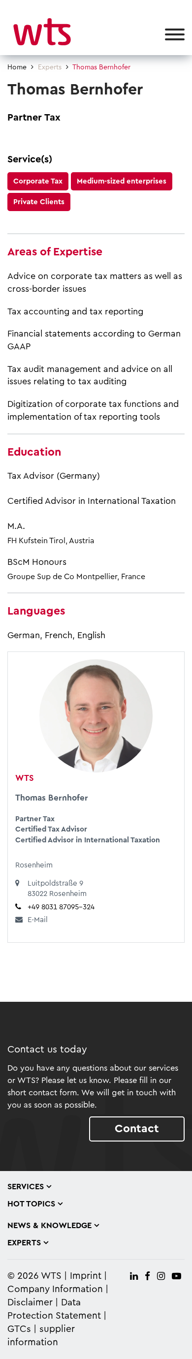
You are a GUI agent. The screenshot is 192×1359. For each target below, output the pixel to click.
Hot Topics (31, 1204)
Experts (50, 67)
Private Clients (38, 202)
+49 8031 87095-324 (61, 907)
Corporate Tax (38, 181)
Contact (137, 1128)
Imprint (85, 1276)
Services (25, 1187)
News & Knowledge (49, 1226)
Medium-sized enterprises (121, 181)
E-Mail (38, 920)
